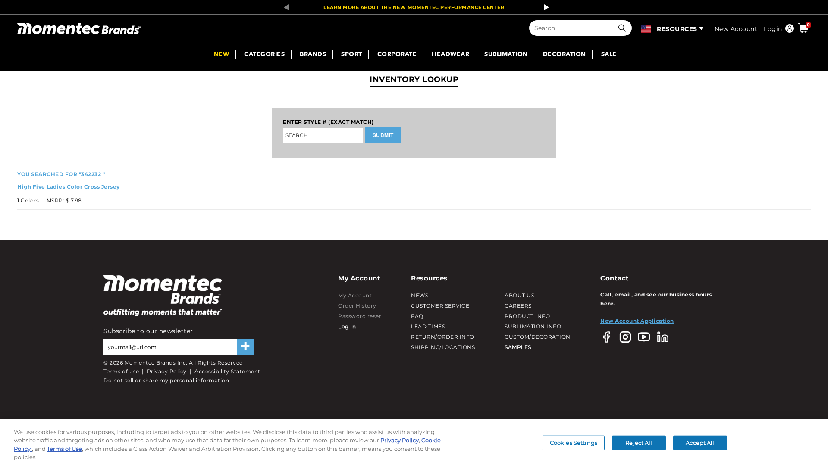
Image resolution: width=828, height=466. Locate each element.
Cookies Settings (573, 442)
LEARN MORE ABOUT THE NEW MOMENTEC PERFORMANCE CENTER (413, 7)
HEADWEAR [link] (450, 54)
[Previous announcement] (283, 7)
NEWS (419, 295)
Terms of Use (64, 448)
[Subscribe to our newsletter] (245, 347)
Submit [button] (383, 135)
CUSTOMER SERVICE (440, 305)
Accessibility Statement (227, 371)
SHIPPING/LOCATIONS (443, 347)
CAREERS (518, 305)
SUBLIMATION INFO (533, 326)
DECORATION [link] (564, 54)
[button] (624, 28)
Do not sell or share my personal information (166, 380)
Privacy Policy (167, 371)
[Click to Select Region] (646, 28)
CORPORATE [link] (397, 54)
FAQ (417, 316)
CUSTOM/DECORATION (538, 337)
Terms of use (121, 371)
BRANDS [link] (313, 54)
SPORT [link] (351, 54)
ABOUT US (519, 295)
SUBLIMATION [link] (506, 54)
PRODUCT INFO (527, 316)
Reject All (638, 442)
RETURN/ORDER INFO (442, 337)
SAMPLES (518, 347)
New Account (736, 29)
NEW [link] (221, 54)
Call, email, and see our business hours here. (656, 298)
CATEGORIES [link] (264, 54)
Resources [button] (677, 29)
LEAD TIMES (428, 326)
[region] (414, 442)
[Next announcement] (544, 7)
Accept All (700, 442)
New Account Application (637, 321)
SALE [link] (609, 54)
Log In (347, 326)
